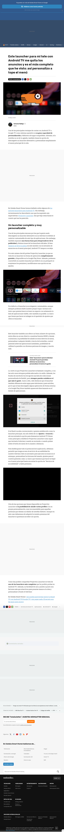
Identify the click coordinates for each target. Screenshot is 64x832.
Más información (10, 830)
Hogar (45, 749)
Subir (55, 778)
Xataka (5, 786)
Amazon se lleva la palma (17, 246)
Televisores (7, 749)
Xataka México (8, 817)
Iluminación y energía (10, 753)
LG (46, 45)
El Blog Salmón (19, 801)
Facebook (23, 79)
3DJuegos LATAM (19, 817)
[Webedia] (8, 778)
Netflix (22, 45)
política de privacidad (26, 725)
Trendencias (7, 801)
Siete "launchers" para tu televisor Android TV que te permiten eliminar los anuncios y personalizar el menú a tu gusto (41, 361)
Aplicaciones (38, 607)
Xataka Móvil (7, 788)
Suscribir (31, 721)
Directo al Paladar (43, 786)
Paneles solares (14, 45)
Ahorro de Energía (9, 757)
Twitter (25, 79)
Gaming (52, 45)
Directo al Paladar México (43, 817)
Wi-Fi (6, 45)
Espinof (29, 788)
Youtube (17, 734)
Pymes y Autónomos (18, 804)
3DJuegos (17, 786)
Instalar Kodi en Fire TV (32, 710)
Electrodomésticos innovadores (29, 749)
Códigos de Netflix (45, 710)
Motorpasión (53, 786)
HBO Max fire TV (19, 710)
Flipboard (28, 79)
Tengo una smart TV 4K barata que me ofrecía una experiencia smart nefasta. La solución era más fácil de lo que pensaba (35, 705)
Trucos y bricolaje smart (50, 753)
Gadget (35, 45)
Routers (6, 760)
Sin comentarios (15, 79)
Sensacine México (31, 817)
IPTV (54, 710)
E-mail (31, 79)
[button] (19, 124)
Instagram (20, 734)
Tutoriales (26, 753)
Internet (41, 45)
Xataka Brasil (7, 819)
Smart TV (46, 757)
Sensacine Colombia (29, 819)
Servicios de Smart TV (27, 607)
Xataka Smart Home (9, 793)
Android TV (47, 607)
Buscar (58, 771)
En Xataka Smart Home (35, 355)
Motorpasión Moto (54, 788)
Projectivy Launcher (25, 216)
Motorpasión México (53, 817)
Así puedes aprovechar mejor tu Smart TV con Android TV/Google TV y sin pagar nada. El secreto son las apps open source (31, 599)
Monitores (59, 45)
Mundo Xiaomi (7, 795)
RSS (23, 734)
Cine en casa (27, 760)
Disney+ (29, 45)
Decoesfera (7, 804)
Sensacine (29, 786)
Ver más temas (8, 764)
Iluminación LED (28, 757)
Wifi (45, 760)
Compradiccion (8, 806)
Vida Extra (17, 788)
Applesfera (6, 790)
